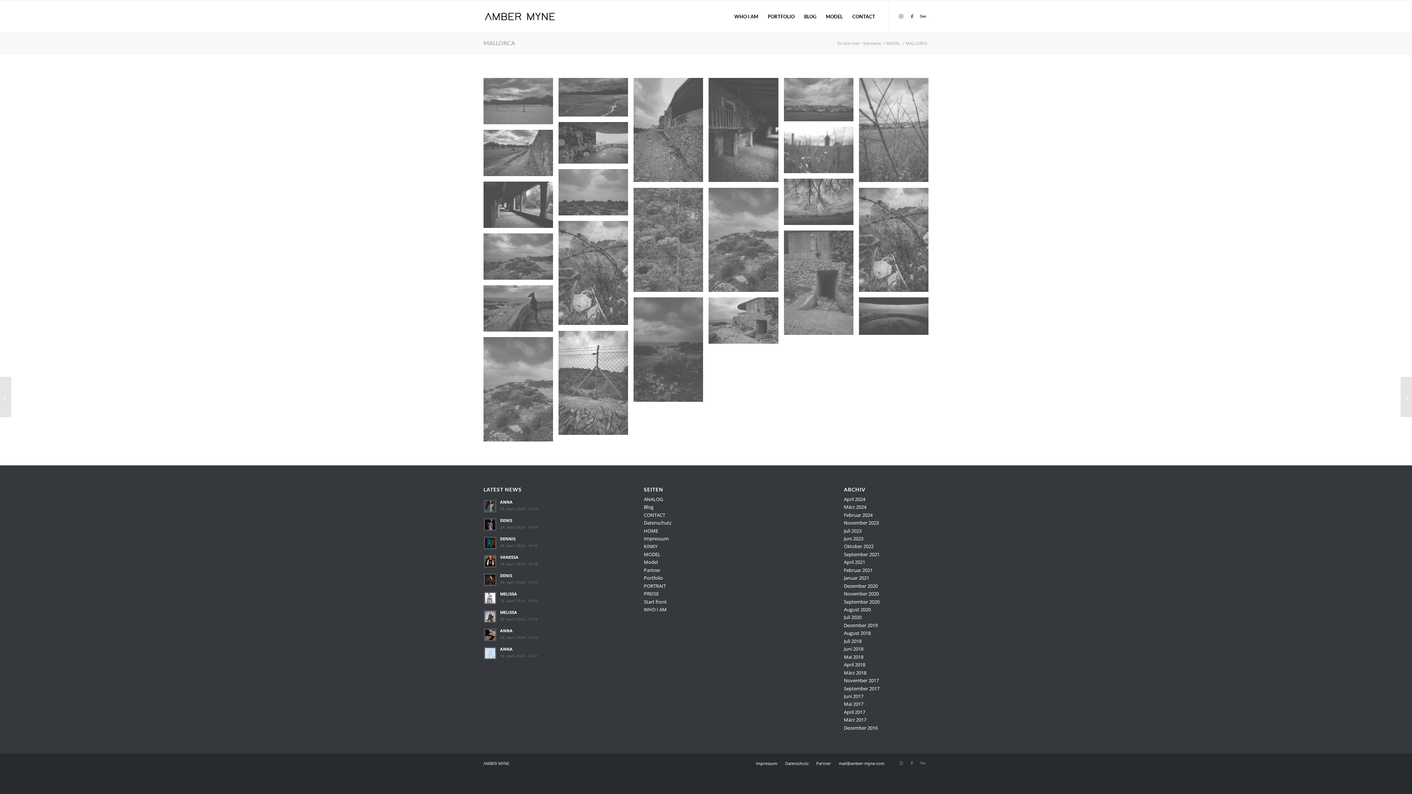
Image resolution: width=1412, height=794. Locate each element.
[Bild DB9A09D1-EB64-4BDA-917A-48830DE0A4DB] (896, 132)
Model (651, 562)
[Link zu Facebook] (911, 16)
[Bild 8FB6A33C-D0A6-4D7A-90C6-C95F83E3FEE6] (746, 242)
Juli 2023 (853, 530)
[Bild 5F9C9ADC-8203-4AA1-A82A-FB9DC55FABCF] (521, 156)
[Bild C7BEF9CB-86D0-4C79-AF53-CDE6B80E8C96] (746, 323)
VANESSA (509, 557)
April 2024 (854, 499)
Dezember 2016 (861, 728)
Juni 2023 (853, 538)
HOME (651, 530)
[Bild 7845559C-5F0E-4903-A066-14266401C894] (521, 104)
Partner (652, 570)
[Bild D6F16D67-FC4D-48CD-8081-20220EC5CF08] (596, 385)
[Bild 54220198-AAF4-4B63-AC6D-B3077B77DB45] (746, 132)
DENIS (506, 520)
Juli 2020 (853, 617)
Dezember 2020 (861, 586)
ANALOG (653, 499)
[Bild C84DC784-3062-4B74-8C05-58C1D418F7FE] (821, 102)
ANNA (506, 502)
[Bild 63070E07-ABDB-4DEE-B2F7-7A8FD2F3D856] (896, 318)
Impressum (656, 538)
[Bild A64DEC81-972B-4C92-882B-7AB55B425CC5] (596, 100)
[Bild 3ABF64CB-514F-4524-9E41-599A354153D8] (596, 195)
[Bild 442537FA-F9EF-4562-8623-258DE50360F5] (671, 242)
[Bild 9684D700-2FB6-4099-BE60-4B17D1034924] (521, 311)
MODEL (652, 554)
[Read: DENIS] (490, 524)
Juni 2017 (853, 696)
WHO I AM (655, 609)
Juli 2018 (853, 641)
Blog (648, 507)
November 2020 (861, 593)
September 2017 (862, 688)
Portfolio (653, 578)
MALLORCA (499, 42)
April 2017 (854, 712)
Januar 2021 (856, 578)
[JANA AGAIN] (1406, 397)
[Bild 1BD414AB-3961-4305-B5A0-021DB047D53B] (521, 207)
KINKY (650, 546)
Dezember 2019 (861, 625)
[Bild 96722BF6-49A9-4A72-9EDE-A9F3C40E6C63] (821, 204)
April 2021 (854, 562)
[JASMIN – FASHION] (5, 397)
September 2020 (862, 601)
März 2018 (855, 672)
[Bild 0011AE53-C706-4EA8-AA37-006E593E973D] (596, 145)
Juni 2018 (853, 648)
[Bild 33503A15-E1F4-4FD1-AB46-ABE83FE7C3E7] (821, 285)
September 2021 (862, 554)
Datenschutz (657, 522)
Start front (655, 601)
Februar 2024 (858, 515)
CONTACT (654, 515)
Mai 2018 (853, 657)
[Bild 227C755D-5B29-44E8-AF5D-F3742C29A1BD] (521, 259)
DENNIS (508, 538)
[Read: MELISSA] (490, 598)
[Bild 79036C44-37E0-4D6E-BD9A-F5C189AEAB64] (896, 242)
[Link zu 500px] (922, 16)
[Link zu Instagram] (900, 16)
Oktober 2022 (859, 546)
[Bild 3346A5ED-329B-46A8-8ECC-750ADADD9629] (671, 132)
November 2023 (861, 522)
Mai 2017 (853, 704)
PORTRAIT (655, 586)
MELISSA (508, 594)
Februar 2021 (858, 570)
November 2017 (861, 680)
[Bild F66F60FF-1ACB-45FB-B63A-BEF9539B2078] (671, 352)
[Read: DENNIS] (490, 543)
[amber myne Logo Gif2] (520, 16)
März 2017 (855, 719)
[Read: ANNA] (490, 506)
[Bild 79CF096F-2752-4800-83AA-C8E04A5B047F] (521, 392)
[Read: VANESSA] (490, 561)
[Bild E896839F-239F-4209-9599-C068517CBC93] (821, 153)
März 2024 (855, 507)
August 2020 (857, 609)
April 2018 (854, 664)
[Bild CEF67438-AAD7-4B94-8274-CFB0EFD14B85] (596, 275)
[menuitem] (746, 16)
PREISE (651, 593)
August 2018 (857, 633)
